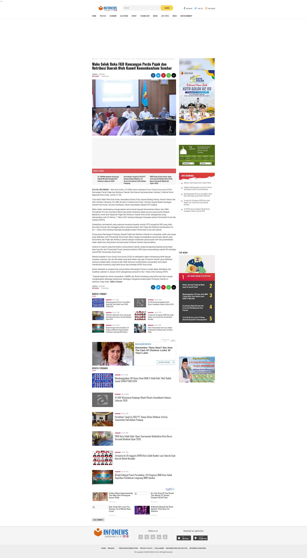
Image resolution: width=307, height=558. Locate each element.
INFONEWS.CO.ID (153, 552)
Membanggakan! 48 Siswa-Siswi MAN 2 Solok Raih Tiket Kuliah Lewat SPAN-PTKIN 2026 (118, 304)
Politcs (103, 16)
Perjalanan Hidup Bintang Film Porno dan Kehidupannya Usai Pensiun (193, 308)
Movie (155, 16)
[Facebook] (140, 537)
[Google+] (159, 537)
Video (175, 16)
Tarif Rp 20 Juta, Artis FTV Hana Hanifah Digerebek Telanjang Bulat (195, 318)
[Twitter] (153, 537)
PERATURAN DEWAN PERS (128, 548)
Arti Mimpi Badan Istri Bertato (199, 276)
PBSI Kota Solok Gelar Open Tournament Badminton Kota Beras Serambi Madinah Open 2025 (118, 317)
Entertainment (186, 16)
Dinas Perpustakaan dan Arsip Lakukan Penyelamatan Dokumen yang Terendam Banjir (160, 329)
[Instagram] (147, 537)
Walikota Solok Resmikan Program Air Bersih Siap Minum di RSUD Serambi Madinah (198, 188)
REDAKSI (111, 548)
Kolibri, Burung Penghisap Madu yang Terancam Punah (194, 286)
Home (94, 16)
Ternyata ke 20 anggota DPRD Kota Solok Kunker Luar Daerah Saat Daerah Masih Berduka (161, 317)
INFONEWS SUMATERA (197, 548)
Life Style (165, 16)
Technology (145, 16)
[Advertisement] (153, 38)
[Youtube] (165, 537)
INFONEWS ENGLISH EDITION (176, 548)
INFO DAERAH (95, 76)
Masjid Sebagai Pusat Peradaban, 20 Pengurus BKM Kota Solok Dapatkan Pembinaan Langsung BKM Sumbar (117, 329)
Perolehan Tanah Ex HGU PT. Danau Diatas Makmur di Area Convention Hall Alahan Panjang (141, 418)
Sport (134, 16)
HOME (103, 548)
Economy (113, 16)
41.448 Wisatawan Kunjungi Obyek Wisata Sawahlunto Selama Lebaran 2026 (108, 179)
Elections (124, 16)
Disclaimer (159, 548)
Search (167, 8)
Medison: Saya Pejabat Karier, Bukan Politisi (197, 183)
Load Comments (98, 520)
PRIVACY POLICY (146, 548)
